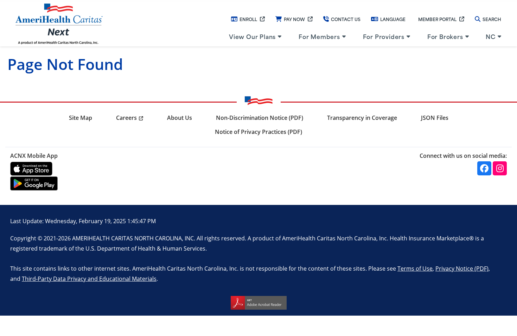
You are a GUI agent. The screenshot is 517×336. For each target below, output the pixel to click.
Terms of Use (415, 268)
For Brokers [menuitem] (445, 36)
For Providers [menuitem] (383, 36)
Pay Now (294, 18)
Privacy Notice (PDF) (462, 268)
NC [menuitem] (491, 36)
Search (492, 18)
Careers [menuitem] (126, 118)
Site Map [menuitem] (80, 118)
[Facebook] (484, 168)
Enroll (248, 18)
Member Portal (437, 18)
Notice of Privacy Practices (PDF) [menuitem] (258, 132)
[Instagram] (500, 168)
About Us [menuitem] (179, 118)
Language (393, 18)
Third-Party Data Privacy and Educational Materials (89, 278)
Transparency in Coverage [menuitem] (362, 118)
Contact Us (345, 18)
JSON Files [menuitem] (434, 118)
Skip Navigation (22, 0)
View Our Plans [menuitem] (252, 36)
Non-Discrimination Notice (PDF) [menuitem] (259, 118)
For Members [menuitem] (319, 36)
